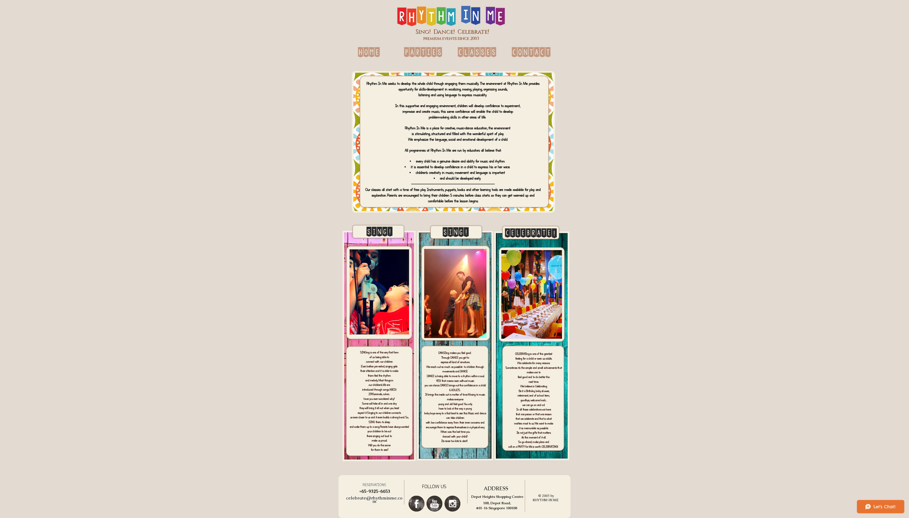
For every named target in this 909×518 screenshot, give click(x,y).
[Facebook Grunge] (416, 503)
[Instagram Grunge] (452, 503)
